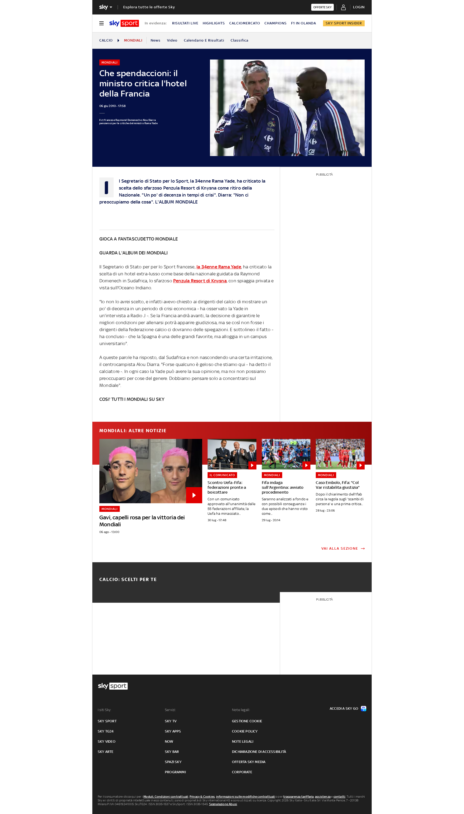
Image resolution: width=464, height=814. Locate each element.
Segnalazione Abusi (223, 804)
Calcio (106, 40)
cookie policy (245, 731)
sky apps (173, 731)
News (156, 40)
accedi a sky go (344, 708)
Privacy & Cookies (202, 796)
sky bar (172, 752)
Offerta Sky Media (248, 762)
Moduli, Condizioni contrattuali (165, 796)
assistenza (323, 796)
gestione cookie (247, 721)
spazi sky (173, 762)
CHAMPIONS (275, 23)
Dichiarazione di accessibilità (259, 752)
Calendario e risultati (204, 40)
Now (169, 741)
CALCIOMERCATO (244, 23)
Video (172, 40)
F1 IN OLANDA (303, 23)
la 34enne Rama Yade (219, 266)
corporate (242, 772)
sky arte (106, 752)
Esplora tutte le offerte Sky (149, 7)
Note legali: (241, 710)
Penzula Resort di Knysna (200, 280)
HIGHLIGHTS (214, 23)
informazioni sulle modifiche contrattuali (245, 796)
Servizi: (170, 710)
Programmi (175, 772)
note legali (242, 741)
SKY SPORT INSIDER (344, 23)
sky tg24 (106, 731)
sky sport (107, 721)
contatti (340, 796)
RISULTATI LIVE (185, 23)
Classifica (239, 40)
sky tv (170, 721)
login (359, 7)
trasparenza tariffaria (298, 796)
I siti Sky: (104, 710)
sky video (106, 741)
